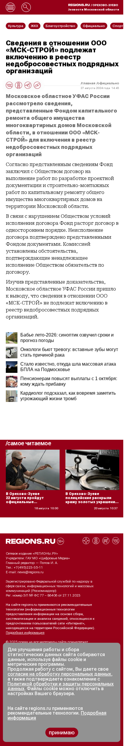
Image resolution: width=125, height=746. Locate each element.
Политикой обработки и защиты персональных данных (61, 686)
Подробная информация (25, 633)
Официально (108, 83)
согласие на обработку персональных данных (59, 674)
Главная (88, 83)
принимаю (62, 732)
